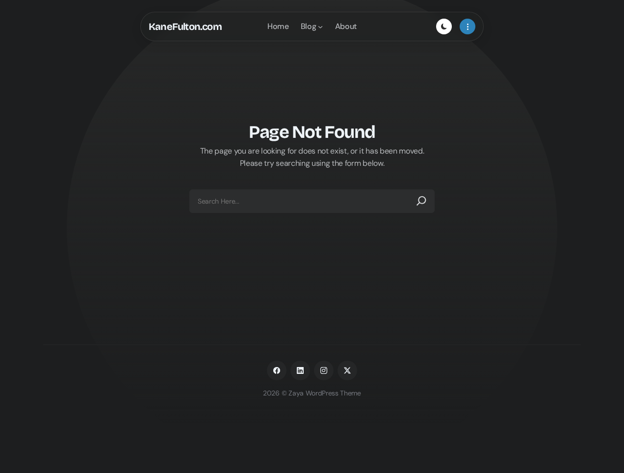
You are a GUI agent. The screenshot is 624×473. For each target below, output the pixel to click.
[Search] (421, 201)
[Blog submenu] (320, 26)
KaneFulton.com (185, 26)
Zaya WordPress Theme (324, 393)
